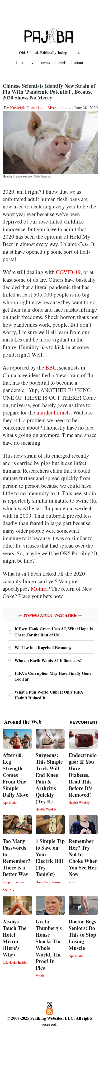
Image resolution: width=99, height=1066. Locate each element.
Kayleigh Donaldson (27, 107)
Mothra (39, 588)
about (78, 62)
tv (32, 62)
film (19, 62)
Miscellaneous (59, 107)
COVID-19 (68, 272)
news (45, 62)
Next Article (66, 615)
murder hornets (53, 412)
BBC (50, 367)
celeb (62, 62)
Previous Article (37, 615)
